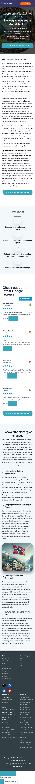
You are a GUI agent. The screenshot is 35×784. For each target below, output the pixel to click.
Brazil (21, 658)
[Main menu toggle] (33, 4)
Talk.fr (2, 202)
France (22, 661)
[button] (25, 3)
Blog (3, 663)
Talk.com (12, 202)
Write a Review (26, 298)
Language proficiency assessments (6, 676)
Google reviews (7, 671)
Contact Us (5, 658)
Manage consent (10, 782)
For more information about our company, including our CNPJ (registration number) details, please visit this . (8, 729)
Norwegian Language (16, 151)
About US (5, 661)
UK (21, 663)
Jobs (3, 666)
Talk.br (6, 202)
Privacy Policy (6, 668)
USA (21, 666)
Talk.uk (17, 202)
